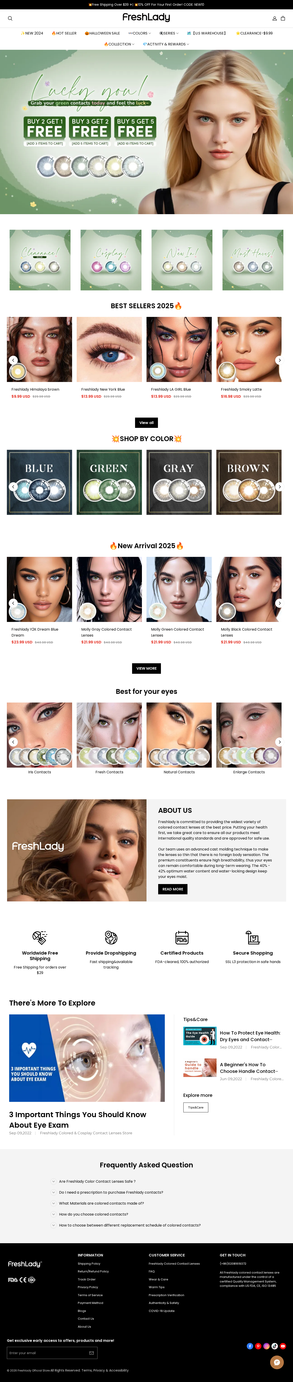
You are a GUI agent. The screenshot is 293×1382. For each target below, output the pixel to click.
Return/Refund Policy (93, 1271)
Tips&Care (195, 1107)
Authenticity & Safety (164, 1303)
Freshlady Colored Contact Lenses (174, 1263)
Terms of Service (90, 1295)
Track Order (87, 1279)
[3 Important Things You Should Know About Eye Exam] (87, 1058)
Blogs (82, 1311)
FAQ (152, 1271)
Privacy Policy (88, 1287)
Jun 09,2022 (231, 1079)
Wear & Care (158, 1279)
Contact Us (86, 1318)
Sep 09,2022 (20, 1133)
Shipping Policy (89, 1263)
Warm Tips (157, 1287)
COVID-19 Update (162, 1311)
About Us (84, 1326)
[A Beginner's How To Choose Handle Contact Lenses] (200, 1067)
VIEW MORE (146, 668)
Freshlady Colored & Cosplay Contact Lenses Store (86, 1133)
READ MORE (173, 889)
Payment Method (90, 1303)
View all (146, 422)
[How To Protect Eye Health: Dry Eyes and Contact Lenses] (200, 1036)
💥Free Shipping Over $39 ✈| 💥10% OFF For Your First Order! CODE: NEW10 (146, 4)
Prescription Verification (166, 1295)
